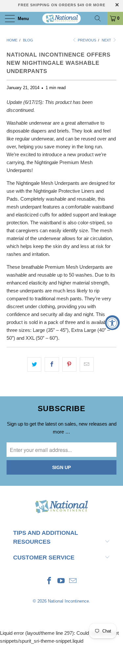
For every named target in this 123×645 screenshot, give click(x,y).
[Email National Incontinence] (73, 581)
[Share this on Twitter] (34, 364)
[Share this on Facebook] (52, 364)
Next (107, 40)
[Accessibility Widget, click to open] (112, 322)
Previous (86, 40)
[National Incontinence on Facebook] (49, 581)
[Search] (100, 18)
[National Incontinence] (61, 18)
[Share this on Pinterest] (69, 364)
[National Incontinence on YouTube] (61, 581)
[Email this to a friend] (87, 364)
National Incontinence (68, 601)
